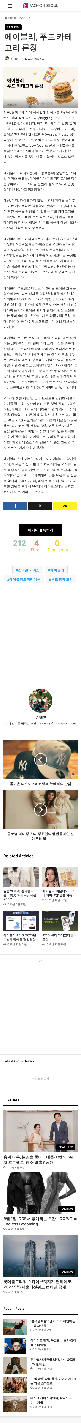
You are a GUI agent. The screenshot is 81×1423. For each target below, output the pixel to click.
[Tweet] (40, 506)
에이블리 (57, 570)
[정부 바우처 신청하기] (65, 506)
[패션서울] (40, 5)
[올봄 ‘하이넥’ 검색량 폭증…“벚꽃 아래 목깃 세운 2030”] (21, 877)
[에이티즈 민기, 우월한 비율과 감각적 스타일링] (15, 1346)
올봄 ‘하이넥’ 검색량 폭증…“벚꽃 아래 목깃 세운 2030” (19, 895)
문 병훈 (14, 58)
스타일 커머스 (29, 570)
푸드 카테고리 (62, 579)
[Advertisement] (40, 637)
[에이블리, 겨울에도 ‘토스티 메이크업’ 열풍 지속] (60, 877)
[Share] (15, 506)
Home (11, 17)
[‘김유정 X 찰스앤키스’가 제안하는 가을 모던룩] (15, 1327)
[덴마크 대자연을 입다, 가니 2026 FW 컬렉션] (15, 1365)
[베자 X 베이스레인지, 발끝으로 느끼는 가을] (15, 1404)
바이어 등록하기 (40, 530)
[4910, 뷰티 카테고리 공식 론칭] (60, 921)
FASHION (24, 17)
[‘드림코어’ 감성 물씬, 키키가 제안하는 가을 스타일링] (15, 1385)
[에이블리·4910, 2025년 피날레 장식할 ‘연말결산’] (21, 921)
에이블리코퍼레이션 (24, 579)
